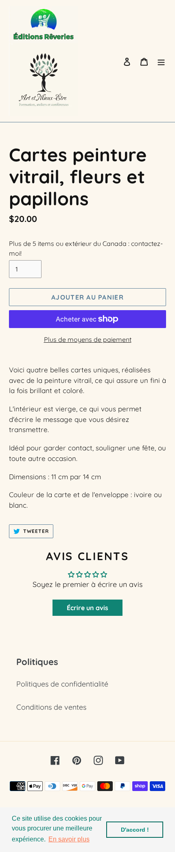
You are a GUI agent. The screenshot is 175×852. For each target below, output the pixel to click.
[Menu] (161, 61)
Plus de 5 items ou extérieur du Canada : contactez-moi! (86, 248)
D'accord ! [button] (135, 829)
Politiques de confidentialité (62, 684)
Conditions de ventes (51, 707)
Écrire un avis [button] (87, 608)
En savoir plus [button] (69, 839)
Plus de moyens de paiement (87, 339)
